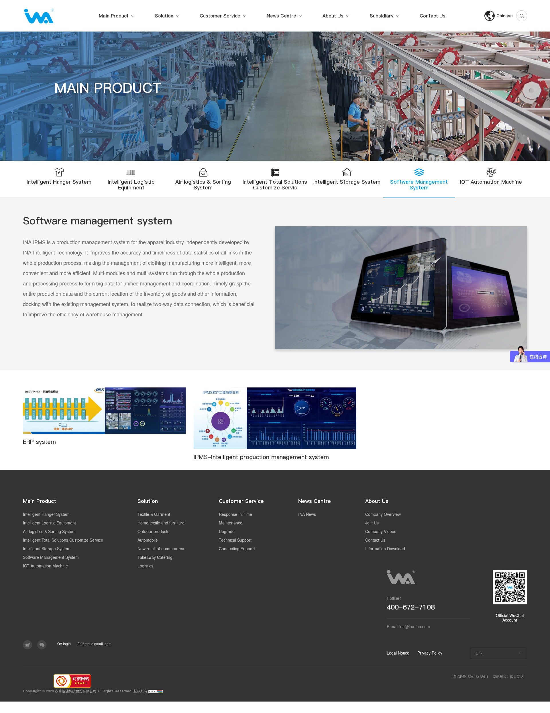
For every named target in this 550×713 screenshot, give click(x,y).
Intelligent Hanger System (46, 514)
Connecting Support (237, 548)
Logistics (145, 566)
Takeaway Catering (155, 557)
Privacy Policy (429, 653)
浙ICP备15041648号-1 (470, 676)
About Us (333, 16)
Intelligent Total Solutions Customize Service (63, 540)
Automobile (148, 540)
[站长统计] (155, 691)
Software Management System (51, 557)
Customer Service (220, 16)
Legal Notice (398, 653)
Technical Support (235, 540)
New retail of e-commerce (161, 548)
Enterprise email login (94, 643)
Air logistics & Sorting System (49, 531)
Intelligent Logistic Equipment (49, 523)
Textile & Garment (154, 514)
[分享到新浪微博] (27, 644)
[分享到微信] (41, 644)
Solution (164, 16)
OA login (64, 643)
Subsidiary (381, 16)
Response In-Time (235, 514)
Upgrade (227, 531)
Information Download (385, 548)
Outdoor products (153, 531)
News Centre (281, 16)
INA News (307, 514)
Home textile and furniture (161, 523)
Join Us (372, 523)
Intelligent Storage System (46, 548)
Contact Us (432, 16)
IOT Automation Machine (45, 566)
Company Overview (383, 514)
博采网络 (517, 676)
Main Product (114, 16)
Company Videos (380, 531)
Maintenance (230, 523)
